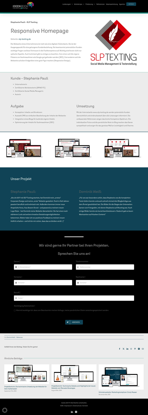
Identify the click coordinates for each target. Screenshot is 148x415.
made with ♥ (65, 403)
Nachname (80, 277)
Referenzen (19, 337)
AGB (61, 406)
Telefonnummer (82, 261)
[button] (5, 410)
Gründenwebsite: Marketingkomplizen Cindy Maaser (118, 392)
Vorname (18, 277)
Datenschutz (77, 406)
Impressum (68, 406)
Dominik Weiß (11, 337)
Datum (17, 261)
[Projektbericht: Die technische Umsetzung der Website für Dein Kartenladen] (26, 365)
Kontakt (85, 406)
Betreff (17, 293)
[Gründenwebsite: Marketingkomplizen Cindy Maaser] (121, 365)
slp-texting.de (25, 39)
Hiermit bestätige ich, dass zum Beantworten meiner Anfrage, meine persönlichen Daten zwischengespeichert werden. (62, 310)
